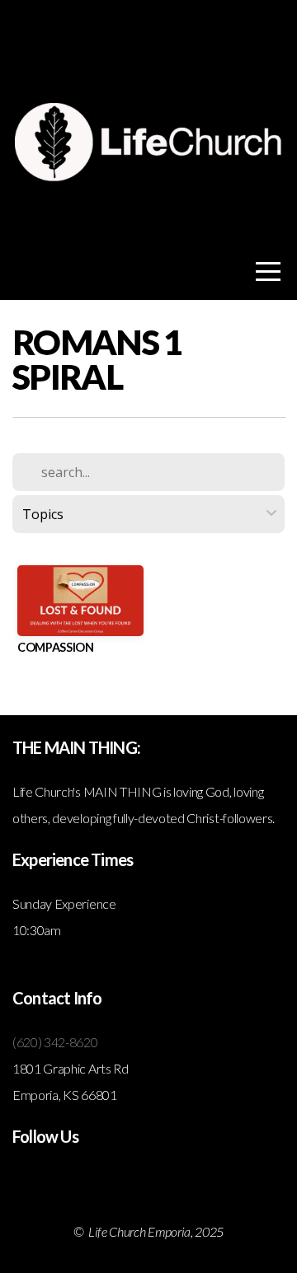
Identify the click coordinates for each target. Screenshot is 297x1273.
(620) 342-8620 (55, 1042)
